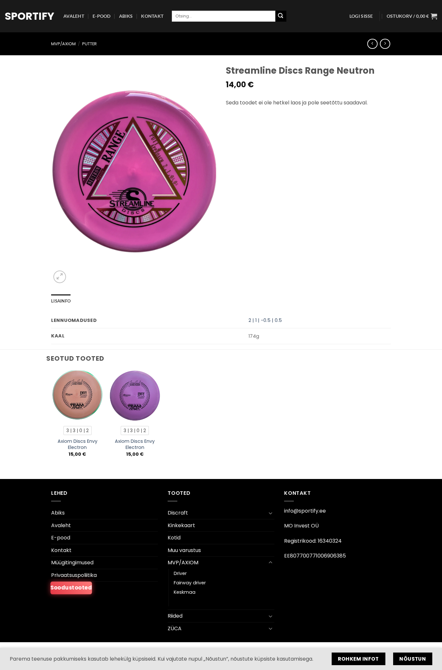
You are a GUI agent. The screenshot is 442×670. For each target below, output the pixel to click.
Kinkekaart (181, 525)
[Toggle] (270, 513)
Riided (175, 616)
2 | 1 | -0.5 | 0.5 (265, 320)
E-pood (102, 16)
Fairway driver (190, 583)
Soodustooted (71, 587)
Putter (89, 44)
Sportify (29, 16)
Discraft (178, 512)
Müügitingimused (72, 562)
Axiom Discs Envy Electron (77, 444)
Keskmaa (184, 592)
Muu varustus (184, 550)
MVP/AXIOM (63, 44)
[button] (361, 16)
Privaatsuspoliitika (74, 575)
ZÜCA (175, 628)
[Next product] (372, 44)
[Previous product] (385, 44)
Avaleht (73, 16)
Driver (180, 573)
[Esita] (280, 16)
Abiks (126, 16)
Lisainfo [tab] (61, 300)
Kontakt (152, 16)
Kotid (174, 537)
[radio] (77, 430)
